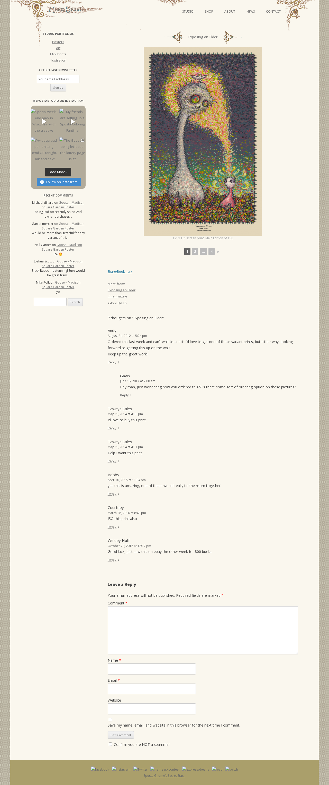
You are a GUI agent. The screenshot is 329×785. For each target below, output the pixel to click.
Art (58, 48)
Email (114, 680)
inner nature (117, 296)
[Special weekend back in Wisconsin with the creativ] (44, 122)
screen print (117, 302)
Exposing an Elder (121, 290)
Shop (209, 11)
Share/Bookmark (120, 272)
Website (114, 700)
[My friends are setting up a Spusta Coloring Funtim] (72, 122)
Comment (117, 603)
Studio (188, 11)
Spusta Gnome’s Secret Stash (164, 775)
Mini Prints (58, 54)
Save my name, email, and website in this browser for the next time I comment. (174, 725)
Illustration (58, 60)
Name (114, 660)
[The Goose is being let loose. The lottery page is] (72, 150)
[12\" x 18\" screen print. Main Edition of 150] (203, 141)
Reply (112, 362)
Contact (273, 11)
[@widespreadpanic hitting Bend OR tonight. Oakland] (44, 150)
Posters (58, 41)
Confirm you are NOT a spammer (141, 744)
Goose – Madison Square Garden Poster (63, 204)
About (229, 11)
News (250, 11)
